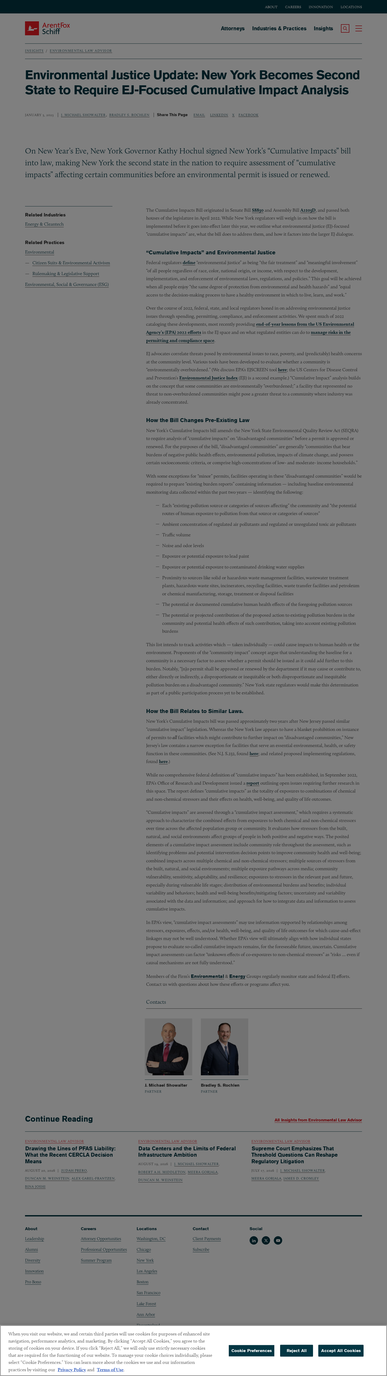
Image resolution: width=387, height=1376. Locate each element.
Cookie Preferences (251, 1350)
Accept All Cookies (341, 1350)
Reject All (297, 1350)
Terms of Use (110, 1369)
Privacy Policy (72, 1369)
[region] (193, 1350)
